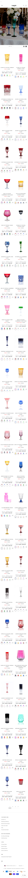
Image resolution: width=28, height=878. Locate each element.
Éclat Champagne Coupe (20, 539)
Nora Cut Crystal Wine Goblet (7, 320)
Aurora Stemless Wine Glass (20, 634)
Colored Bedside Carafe (7, 507)
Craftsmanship (4, 838)
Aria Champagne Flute (21, 602)
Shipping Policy (4, 848)
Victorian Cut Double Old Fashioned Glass (7, 100)
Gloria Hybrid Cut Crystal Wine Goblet (21, 508)
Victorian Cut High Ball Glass (7, 603)
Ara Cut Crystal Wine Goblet (7, 382)
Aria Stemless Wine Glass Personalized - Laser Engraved (21, 666)
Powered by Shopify (19, 868)
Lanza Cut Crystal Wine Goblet (7, 571)
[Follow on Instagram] (2, 861)
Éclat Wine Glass (21, 570)
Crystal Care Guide (4, 829)
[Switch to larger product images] (23, 46)
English (20, 865)
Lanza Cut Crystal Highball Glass (7, 666)
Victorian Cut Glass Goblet (20, 162)
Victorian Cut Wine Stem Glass (7, 163)
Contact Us (3, 819)
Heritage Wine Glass (7, 791)
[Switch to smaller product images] (26, 46)
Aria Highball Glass (20, 698)
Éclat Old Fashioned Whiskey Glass (21, 194)
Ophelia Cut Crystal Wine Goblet (7, 634)
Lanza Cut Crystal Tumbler (20, 381)
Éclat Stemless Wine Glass (7, 444)
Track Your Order (4, 825)
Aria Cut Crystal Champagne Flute (21, 477)
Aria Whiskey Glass (20, 351)
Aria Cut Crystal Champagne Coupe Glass (7, 194)
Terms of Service (4, 850)
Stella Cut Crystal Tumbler (20, 792)
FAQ (2, 827)
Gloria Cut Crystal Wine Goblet (21, 100)
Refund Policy (4, 846)
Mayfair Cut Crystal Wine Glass (7, 257)
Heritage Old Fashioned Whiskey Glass (20, 289)
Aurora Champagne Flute (7, 698)
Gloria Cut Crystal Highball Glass (20, 68)
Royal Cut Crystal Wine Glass (20, 761)
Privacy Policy (4, 844)
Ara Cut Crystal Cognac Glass (20, 414)
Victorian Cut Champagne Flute (21, 257)
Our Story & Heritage (5, 836)
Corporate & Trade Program (6, 856)
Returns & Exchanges (5, 823)
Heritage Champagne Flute (7, 351)
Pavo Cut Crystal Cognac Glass (7, 226)
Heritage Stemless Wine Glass (20, 729)
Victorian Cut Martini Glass (7, 413)
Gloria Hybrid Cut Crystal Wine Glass (7, 540)
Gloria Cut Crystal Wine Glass (21, 131)
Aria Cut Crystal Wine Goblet (7, 131)
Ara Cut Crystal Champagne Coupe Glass (7, 289)
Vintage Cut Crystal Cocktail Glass (20, 226)
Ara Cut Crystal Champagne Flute (20, 445)
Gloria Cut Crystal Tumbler (7, 67)
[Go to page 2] (18, 806)
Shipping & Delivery (5, 821)
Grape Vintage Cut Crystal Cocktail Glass (7, 477)
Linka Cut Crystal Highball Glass (7, 729)
